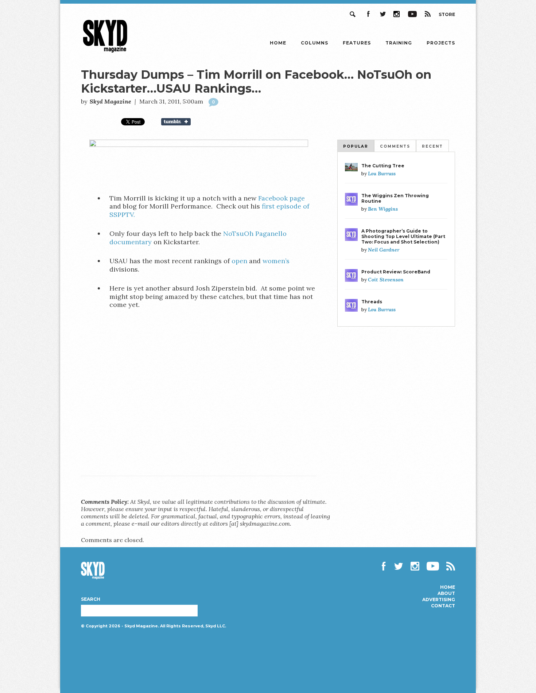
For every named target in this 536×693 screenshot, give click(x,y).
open (239, 261)
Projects (441, 43)
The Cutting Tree (382, 165)
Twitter (382, 14)
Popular (355, 146)
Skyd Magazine (105, 52)
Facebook (368, 14)
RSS (427, 14)
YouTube (412, 14)
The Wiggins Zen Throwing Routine (395, 198)
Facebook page (281, 198)
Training (398, 43)
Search (353, 14)
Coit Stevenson (386, 279)
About (446, 593)
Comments (395, 146)
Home (278, 43)
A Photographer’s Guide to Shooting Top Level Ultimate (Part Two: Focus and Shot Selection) (403, 236)
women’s (276, 261)
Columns (314, 43)
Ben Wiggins (383, 209)
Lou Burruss (382, 173)
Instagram (397, 14)
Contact (443, 606)
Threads (371, 301)
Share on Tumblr (180, 121)
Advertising (438, 599)
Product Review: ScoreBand (395, 272)
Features (357, 43)
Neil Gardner (383, 249)
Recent (432, 146)
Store (447, 14)
